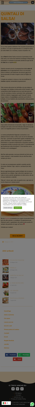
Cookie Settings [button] (8, 207)
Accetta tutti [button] (18, 207)
